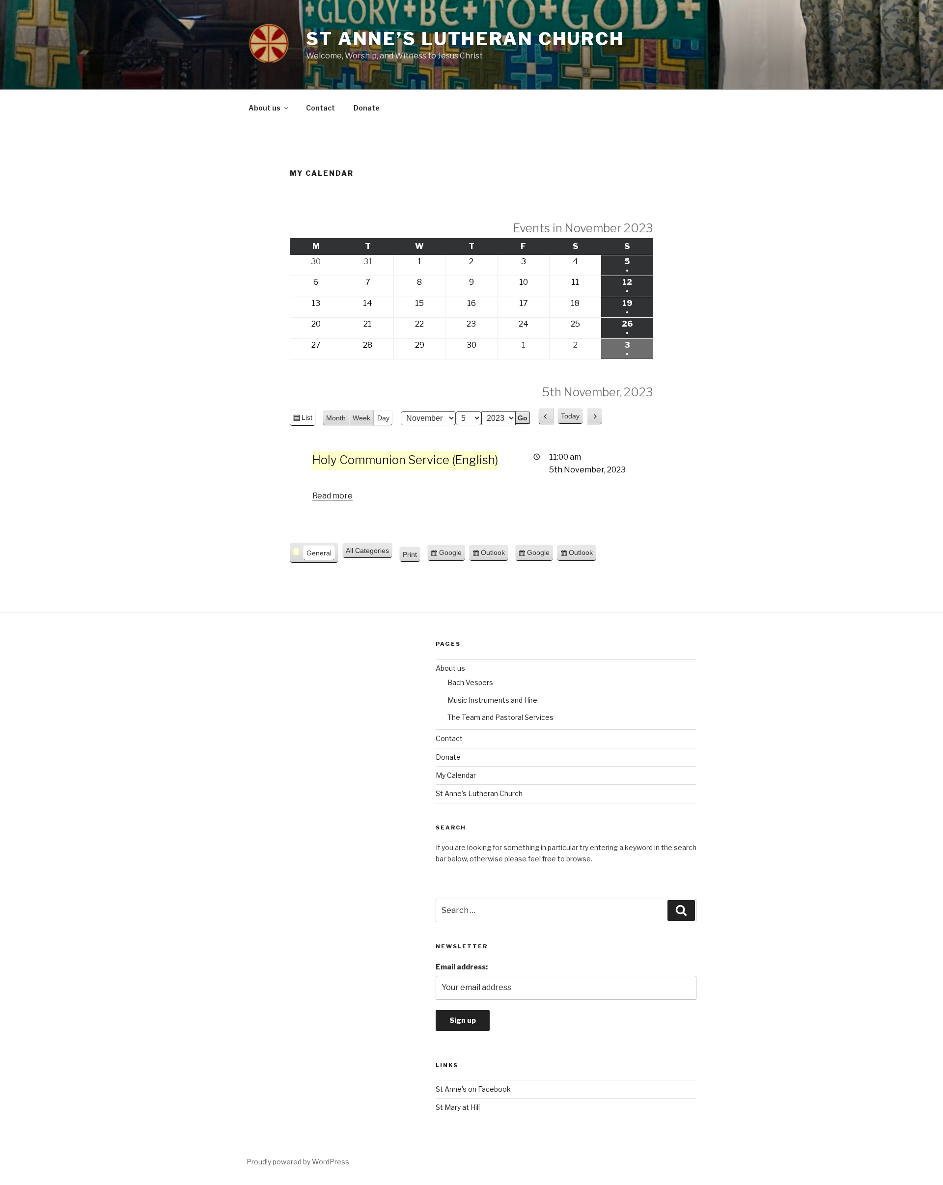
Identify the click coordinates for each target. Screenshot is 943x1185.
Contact (320, 108)
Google (450, 555)
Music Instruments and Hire (492, 700)
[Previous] (546, 416)
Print (411, 557)
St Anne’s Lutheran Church (465, 39)
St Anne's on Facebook (473, 1089)
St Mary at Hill (458, 1107)
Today (570, 416)
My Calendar (456, 775)
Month (336, 418)
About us (264, 108)
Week (361, 418)
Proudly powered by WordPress (298, 1161)
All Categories (367, 550)
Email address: (462, 967)
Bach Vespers (470, 682)
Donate (367, 108)
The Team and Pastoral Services (500, 717)
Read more (332, 495)
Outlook (493, 555)
